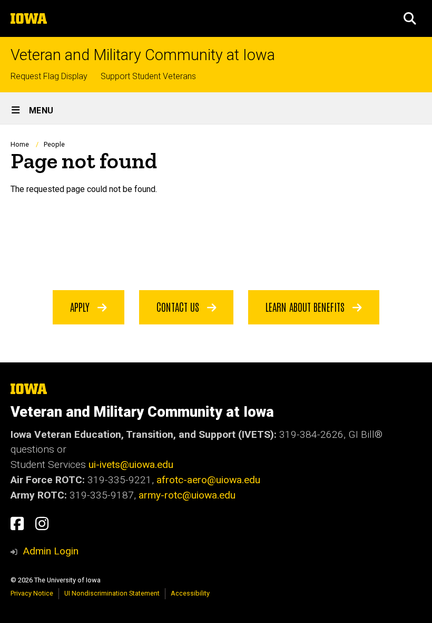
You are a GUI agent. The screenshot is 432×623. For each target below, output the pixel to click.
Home (20, 144)
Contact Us (179, 306)
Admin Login (50, 551)
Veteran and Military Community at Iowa (143, 55)
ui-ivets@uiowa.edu (131, 464)
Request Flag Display (49, 76)
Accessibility (190, 593)
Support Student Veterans (148, 76)
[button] (410, 18)
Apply (81, 306)
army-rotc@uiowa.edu (187, 495)
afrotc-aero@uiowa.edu (208, 480)
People (54, 144)
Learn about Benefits (306, 306)
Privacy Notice (32, 593)
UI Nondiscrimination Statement (112, 593)
